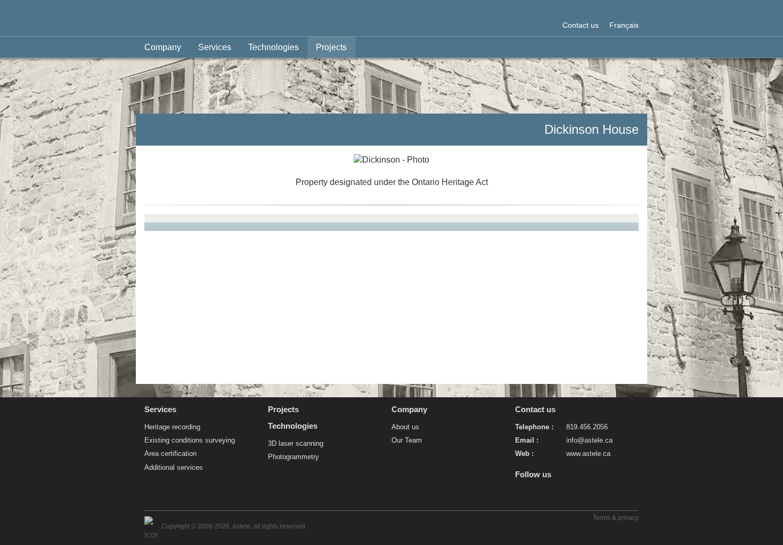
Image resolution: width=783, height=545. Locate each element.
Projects (331, 47)
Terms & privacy (616, 518)
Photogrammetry (293, 457)
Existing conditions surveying (189, 440)
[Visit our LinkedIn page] (559, 495)
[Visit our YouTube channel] (519, 495)
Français (624, 25)
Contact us (580, 25)
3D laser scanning (295, 443)
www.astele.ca (588, 454)
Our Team (406, 440)
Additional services (173, 467)
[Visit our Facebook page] (539, 495)
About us (405, 427)
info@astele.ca (589, 440)
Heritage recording (172, 427)
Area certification (170, 454)
